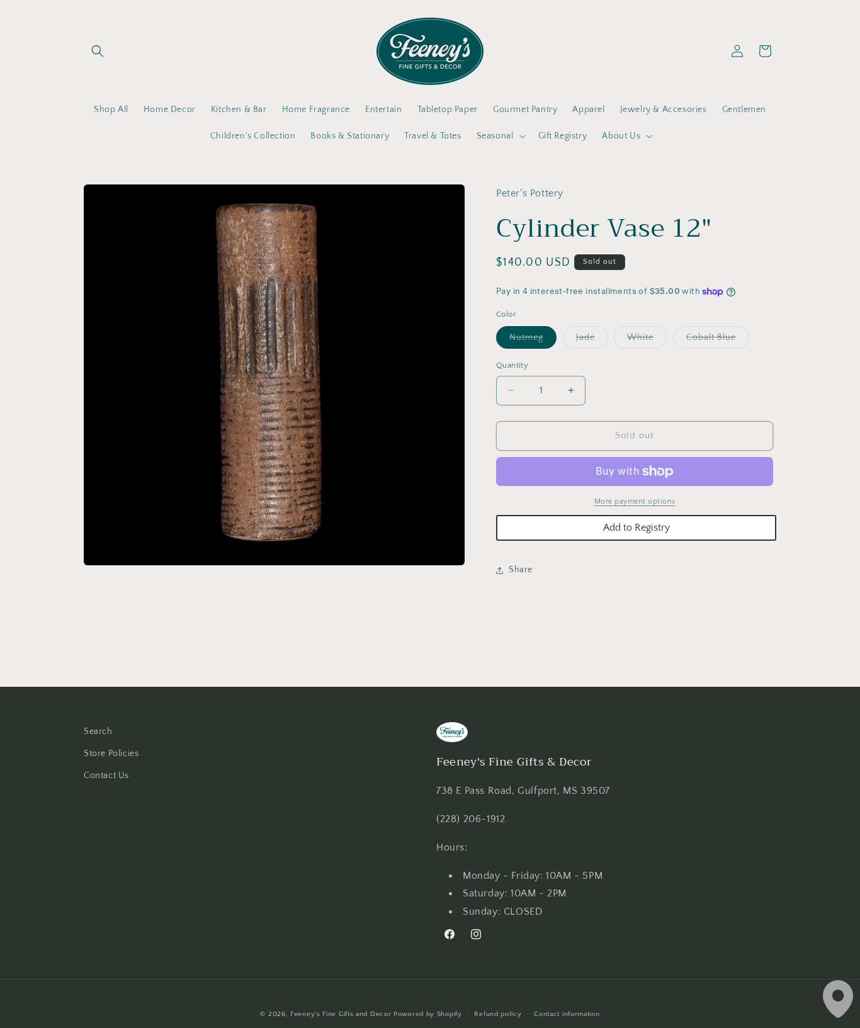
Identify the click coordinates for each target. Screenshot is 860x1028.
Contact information (566, 1014)
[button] (97, 51)
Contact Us (106, 776)
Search (98, 731)
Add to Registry (636, 527)
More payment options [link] (635, 501)
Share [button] (521, 570)
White (647, 340)
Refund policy (497, 1014)
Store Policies (111, 753)
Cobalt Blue (717, 340)
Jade (592, 340)
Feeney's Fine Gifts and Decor (340, 1014)
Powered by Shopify (427, 1014)
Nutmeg (533, 340)
